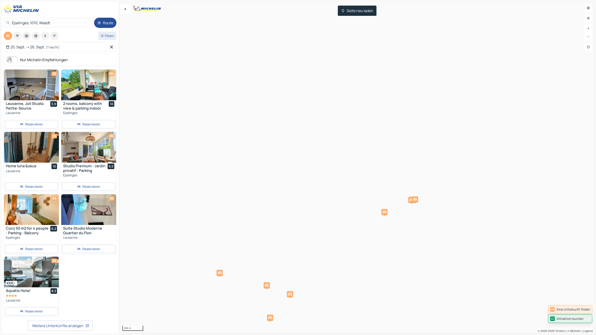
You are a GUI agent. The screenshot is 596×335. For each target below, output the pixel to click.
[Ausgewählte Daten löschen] (112, 47)
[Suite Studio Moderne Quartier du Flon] (88, 209)
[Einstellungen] (588, 18)
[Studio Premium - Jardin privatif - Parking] (88, 147)
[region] (357, 167)
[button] (267, 285)
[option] (8, 36)
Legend (588, 331)
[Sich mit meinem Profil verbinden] (588, 8)
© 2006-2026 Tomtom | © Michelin (559, 331)
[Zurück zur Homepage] (22, 9)
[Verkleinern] (588, 37)
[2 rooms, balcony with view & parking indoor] (88, 85)
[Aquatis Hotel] (31, 272)
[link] (570, 309)
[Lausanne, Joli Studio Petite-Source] (31, 85)
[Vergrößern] (588, 28)
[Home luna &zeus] (31, 147)
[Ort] (588, 47)
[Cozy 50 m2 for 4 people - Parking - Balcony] (31, 209)
